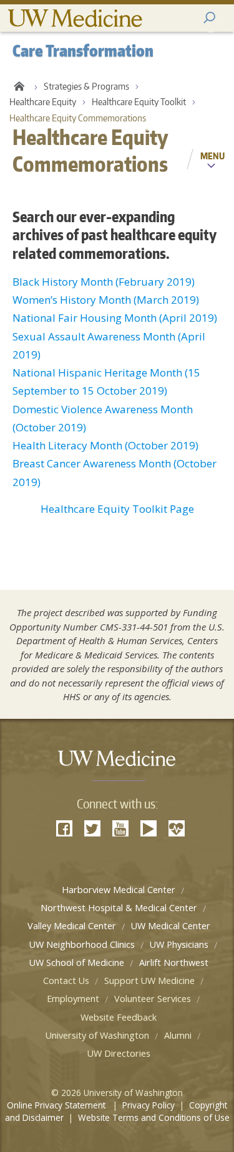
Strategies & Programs (86, 86)
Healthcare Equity (42, 102)
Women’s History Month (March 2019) (105, 300)
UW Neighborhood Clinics (82, 944)
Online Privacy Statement (57, 1105)
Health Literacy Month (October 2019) (105, 445)
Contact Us (66, 980)
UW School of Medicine (76, 962)
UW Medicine (75, 18)
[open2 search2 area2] (211, 18)
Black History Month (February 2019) (103, 281)
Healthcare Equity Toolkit (139, 102)
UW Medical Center (170, 926)
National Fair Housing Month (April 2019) (114, 318)
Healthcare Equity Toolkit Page (117, 509)
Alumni (178, 1035)
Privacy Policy (148, 1105)
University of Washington (97, 1035)
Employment (73, 998)
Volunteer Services (152, 998)
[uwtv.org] (148, 828)
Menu (212, 155)
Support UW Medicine (149, 980)
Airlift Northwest (173, 962)
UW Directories (118, 1053)
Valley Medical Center (71, 926)
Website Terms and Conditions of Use (154, 1117)
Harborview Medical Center (118, 890)
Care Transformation (18, 86)
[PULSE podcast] (176, 828)
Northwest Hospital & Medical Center (119, 908)
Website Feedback (118, 1017)
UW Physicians (179, 944)
